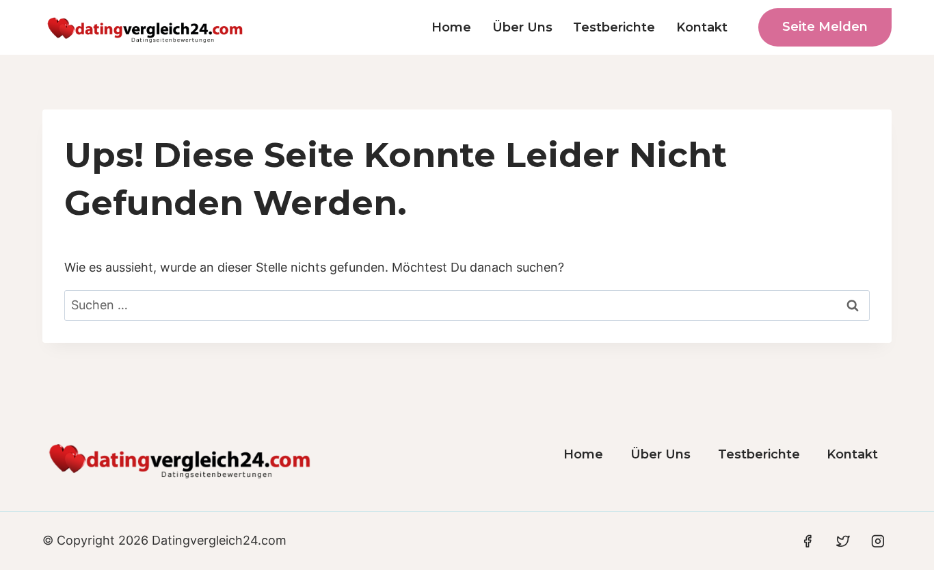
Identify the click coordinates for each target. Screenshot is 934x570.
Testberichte (614, 27)
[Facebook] (807, 541)
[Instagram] (878, 541)
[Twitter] (843, 541)
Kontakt (702, 27)
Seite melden (825, 26)
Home (451, 27)
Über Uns (522, 27)
